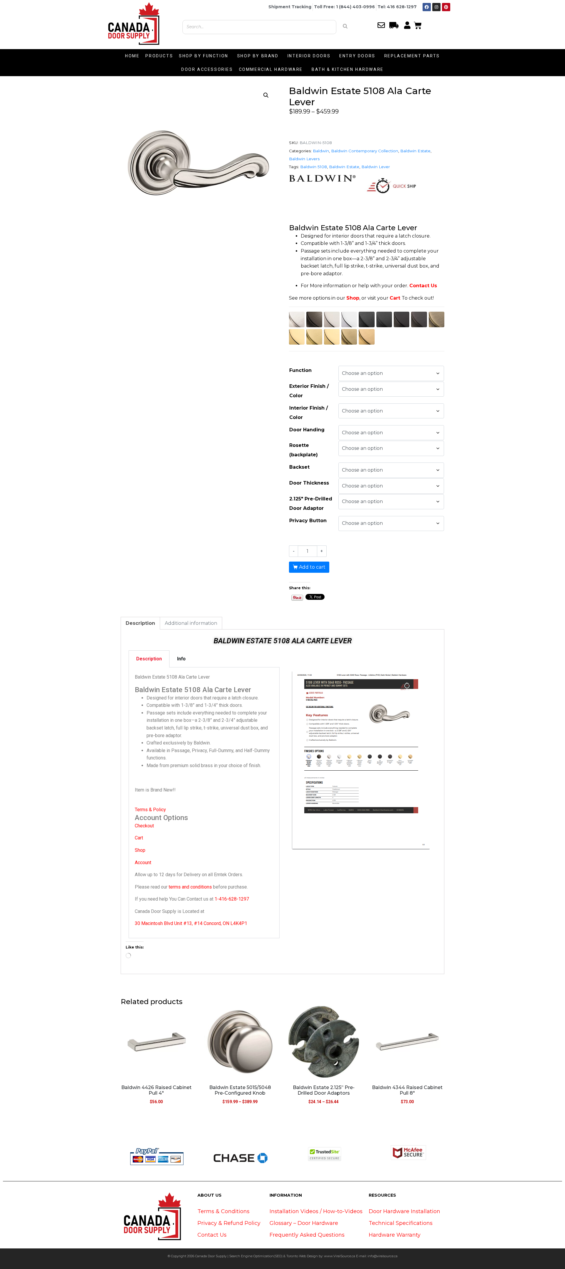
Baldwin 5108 (313, 166)
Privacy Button (308, 520)
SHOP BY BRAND (258, 56)
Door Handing (307, 430)
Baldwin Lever (375, 166)
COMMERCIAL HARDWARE (271, 69)
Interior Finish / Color (308, 412)
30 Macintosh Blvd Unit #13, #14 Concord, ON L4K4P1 (191, 923)
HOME (132, 56)
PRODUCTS (159, 56)
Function (300, 370)
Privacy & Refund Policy (228, 1223)
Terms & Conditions (223, 1211)
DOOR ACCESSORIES (207, 69)
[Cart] (418, 24)
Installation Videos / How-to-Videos (316, 1211)
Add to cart (312, 567)
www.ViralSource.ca (339, 1256)
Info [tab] (181, 659)
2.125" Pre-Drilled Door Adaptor (310, 503)
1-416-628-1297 (232, 899)
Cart (395, 298)
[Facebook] (427, 7)
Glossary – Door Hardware (304, 1223)
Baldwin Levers (304, 158)
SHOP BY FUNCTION (203, 56)
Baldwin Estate (415, 150)
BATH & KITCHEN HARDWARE (348, 69)
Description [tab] (140, 623)
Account (143, 862)
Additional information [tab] (191, 623)
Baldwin (321, 150)
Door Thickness (309, 483)
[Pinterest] (446, 7)
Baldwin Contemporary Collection (364, 150)
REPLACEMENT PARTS (412, 56)
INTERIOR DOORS (309, 56)
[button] (266, 95)
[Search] (345, 26)
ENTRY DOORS (357, 56)
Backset (299, 467)
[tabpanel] (204, 802)
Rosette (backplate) (303, 450)
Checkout (144, 826)
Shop (352, 298)
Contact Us (423, 285)
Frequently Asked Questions (307, 1235)
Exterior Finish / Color (309, 390)
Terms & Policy (150, 809)
